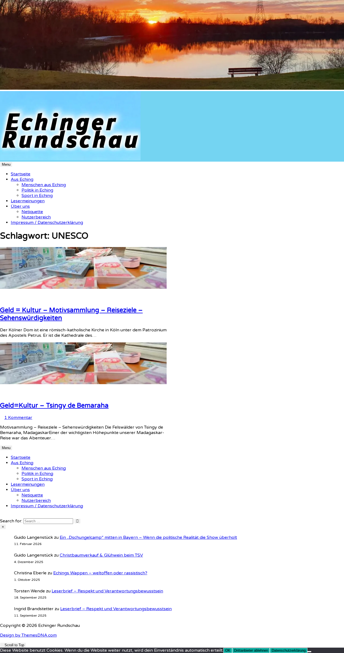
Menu (6, 164)
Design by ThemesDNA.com (28, 635)
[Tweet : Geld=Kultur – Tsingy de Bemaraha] (11, 393)
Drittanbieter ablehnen (251, 650)
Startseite (20, 174)
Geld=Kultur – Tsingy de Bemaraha (54, 405)
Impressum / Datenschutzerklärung (47, 222)
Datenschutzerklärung (289, 650)
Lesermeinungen (28, 201)
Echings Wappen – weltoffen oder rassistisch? (100, 573)
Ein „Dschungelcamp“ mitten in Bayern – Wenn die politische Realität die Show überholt (148, 537)
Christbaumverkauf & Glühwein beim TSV (101, 555)
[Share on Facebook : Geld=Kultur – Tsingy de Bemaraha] (8, 393)
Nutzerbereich (36, 217)
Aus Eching (22, 179)
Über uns (20, 206)
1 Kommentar (18, 417)
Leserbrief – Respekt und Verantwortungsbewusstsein (107, 591)
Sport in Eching (37, 195)
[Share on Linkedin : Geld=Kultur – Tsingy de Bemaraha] (1, 393)
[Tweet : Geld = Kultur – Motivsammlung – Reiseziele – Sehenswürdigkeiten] (11, 298)
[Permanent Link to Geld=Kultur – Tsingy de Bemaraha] (83, 382)
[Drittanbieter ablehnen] (309, 651)
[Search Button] (1, 515)
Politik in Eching (37, 190)
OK (227, 650)
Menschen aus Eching (44, 184)
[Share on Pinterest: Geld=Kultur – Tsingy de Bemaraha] (4, 393)
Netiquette (32, 211)
